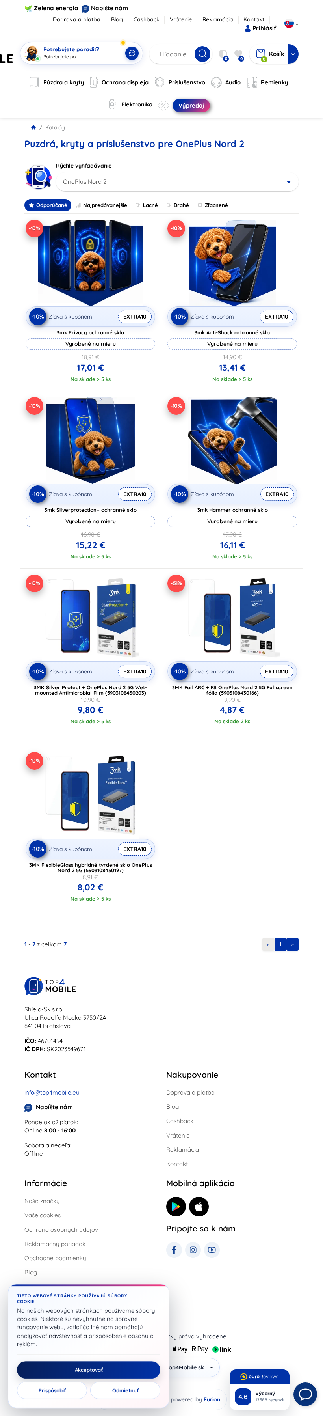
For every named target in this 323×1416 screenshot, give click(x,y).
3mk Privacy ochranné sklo (90, 332)
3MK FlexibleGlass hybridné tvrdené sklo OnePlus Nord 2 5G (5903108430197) (90, 867)
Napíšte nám (109, 8)
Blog (117, 19)
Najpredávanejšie (105, 205)
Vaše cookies (42, 1215)
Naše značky (42, 1201)
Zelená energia (56, 8)
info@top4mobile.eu (52, 1092)
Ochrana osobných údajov (61, 1229)
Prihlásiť (264, 28)
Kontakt (253, 19)
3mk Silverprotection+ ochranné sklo (91, 510)
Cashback (147, 19)
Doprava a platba (76, 19)
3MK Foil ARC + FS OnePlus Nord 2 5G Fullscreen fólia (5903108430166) (232, 690)
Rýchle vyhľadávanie (83, 165)
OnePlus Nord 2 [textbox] (84, 181)
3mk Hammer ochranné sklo (232, 510)
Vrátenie (181, 19)
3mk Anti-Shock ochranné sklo (232, 332)
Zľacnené (216, 205)
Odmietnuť (125, 1390)
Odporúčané (51, 205)
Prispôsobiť (52, 1390)
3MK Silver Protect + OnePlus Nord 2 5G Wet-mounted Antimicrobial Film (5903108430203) (90, 690)
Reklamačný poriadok (54, 1244)
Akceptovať (89, 1370)
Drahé (181, 205)
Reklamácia (217, 19)
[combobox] (177, 181)
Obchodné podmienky (55, 1258)
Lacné (150, 205)
